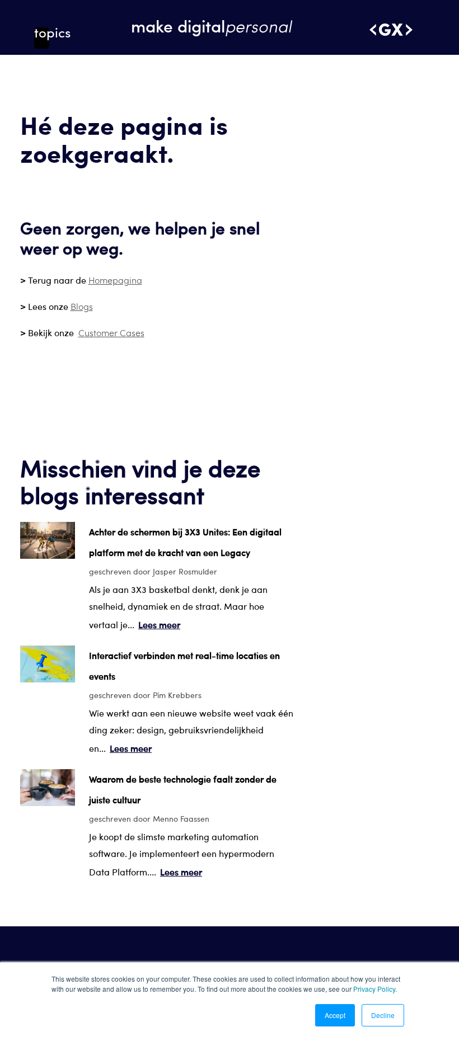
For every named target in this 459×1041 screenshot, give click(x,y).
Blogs (82, 306)
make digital (211, 25)
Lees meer (159, 624)
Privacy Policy (374, 988)
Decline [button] (383, 1015)
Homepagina (115, 280)
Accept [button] (335, 1015)
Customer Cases (111, 332)
